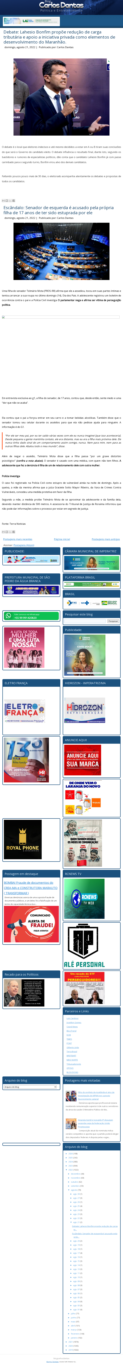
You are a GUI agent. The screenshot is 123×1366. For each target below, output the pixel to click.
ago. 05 (76, 1297)
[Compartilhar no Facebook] (13, 200)
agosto (74, 1190)
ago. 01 (76, 1309)
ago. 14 (76, 1265)
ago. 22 (76, 1218)
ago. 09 (76, 1281)
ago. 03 (76, 1305)
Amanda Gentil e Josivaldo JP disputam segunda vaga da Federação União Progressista (95, 1123)
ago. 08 (76, 1285)
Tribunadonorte (74, 1064)
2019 (71, 1350)
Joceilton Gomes (74, 1022)
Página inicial (62, 539)
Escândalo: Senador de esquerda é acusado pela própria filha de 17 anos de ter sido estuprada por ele (58, 210)
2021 (71, 1341)
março (74, 1329)
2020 (71, 1345)
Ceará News (72, 1026)
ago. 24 (76, 1210)
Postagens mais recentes (17, 539)
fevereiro (75, 1333)
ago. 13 (76, 1269)
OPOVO (70, 1068)
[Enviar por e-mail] (3, 200)
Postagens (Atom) (24, 545)
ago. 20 (76, 1241)
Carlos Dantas (65, 47)
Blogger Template (52, 1362)
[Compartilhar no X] (10, 200)
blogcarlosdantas (61, 1358)
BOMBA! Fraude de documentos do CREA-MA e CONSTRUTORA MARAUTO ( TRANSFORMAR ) (30, 888)
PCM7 (69, 1043)
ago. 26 (76, 1202)
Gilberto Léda (73, 1047)
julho (73, 1313)
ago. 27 (76, 1198)
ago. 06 (76, 1293)
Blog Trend (71, 1031)
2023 (71, 1165)
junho (74, 1317)
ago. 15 (76, 1261)
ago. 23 (76, 1214)
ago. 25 (76, 1206)
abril (73, 1325)
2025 (71, 1157)
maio (73, 1321)
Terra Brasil (72, 1051)
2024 (71, 1161)
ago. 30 (76, 1194)
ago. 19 (76, 1245)
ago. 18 (76, 1249)
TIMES (69, 1039)
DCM (69, 1035)
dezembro (76, 1173)
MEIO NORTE (72, 1060)
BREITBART (71, 1055)
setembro (75, 1186)
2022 (71, 1169)
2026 (71, 1153)
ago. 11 (76, 1273)
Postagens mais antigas (106, 539)
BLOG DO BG (72, 1072)
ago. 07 (76, 1289)
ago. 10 (76, 1277)
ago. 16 (76, 1257)
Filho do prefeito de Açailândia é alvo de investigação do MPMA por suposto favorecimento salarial (96, 1096)
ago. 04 (76, 1301)
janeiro (74, 1337)
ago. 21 (76, 1222)
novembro (76, 1177)
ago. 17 (76, 1253)
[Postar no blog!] (6, 200)
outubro (75, 1181)
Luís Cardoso (72, 1018)
